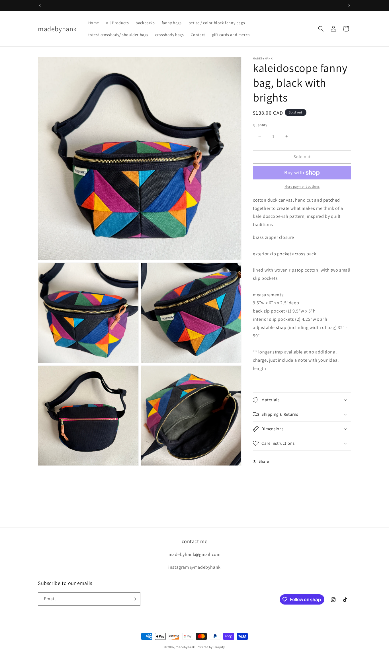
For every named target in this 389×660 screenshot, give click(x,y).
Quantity (260, 125)
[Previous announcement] (40, 5)
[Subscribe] (134, 599)
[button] (321, 28)
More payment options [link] (302, 186)
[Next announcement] (349, 5)
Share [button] (264, 461)
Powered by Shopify (210, 647)
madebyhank (185, 647)
